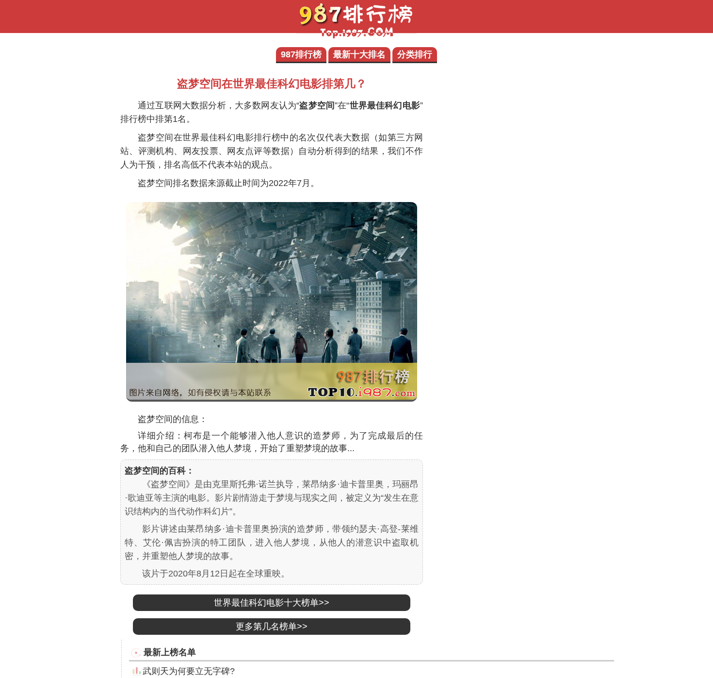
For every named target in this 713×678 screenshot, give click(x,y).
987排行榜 (301, 54)
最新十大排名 (359, 54)
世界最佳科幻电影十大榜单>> (271, 603)
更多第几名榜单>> (272, 626)
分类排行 (414, 54)
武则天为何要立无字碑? (189, 671)
